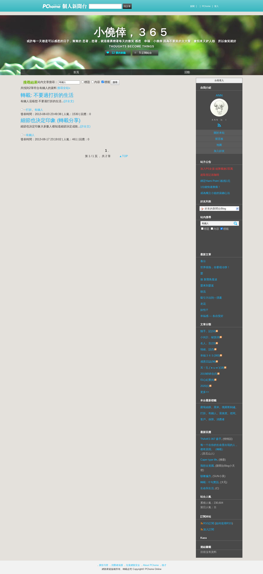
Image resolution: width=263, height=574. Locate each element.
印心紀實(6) (207, 379)
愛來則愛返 (207, 285)
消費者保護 (117, 565)
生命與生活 (207, 488)
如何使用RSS (224, 523)
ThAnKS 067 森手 (210, 438)
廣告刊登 (103, 565)
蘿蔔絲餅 (205, 407)
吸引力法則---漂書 (211, 297)
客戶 (203, 419)
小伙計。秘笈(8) (210, 337)
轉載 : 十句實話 (209, 482)
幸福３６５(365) (210, 355)
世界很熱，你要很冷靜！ (215, 267)
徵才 (164, 565)
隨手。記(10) (208, 331)
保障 (211, 419)
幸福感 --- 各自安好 (211, 315)
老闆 (232, 413)
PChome (206, 6)
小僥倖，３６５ (131, 32)
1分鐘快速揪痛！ (210, 186)
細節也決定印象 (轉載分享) (50, 120)
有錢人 (212, 413)
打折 (29, 109)
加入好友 (219, 150)
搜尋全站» (63, 87)
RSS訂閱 (208, 523)
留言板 (219, 138)
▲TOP (123, 156)
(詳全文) (69, 101)
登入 (216, 6)
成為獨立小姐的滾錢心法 (215, 192)
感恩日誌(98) (208, 361)
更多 (204, 391)
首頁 (76, 72)
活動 (187, 72)
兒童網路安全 (133, 565)
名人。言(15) (208, 343)
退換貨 (223, 413)
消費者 (220, 419)
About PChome (151, 565)
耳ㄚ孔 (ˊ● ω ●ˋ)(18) (212, 367)
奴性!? (204, 309)
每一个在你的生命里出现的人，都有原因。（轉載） (219, 447)
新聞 (192, 6)
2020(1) (204, 385)
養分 (203, 261)
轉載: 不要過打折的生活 (47, 95)
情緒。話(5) (207, 349)
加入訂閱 (208, 529)
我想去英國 (207, 465)
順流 (203, 291)
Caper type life (208, 459)
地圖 (219, 144)
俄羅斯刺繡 (228, 407)
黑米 (216, 407)
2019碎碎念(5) (208, 373)
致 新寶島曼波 (208, 279)
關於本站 (219, 132)
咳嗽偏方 (205, 476)
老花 (203, 303)
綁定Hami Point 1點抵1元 (215, 180)
